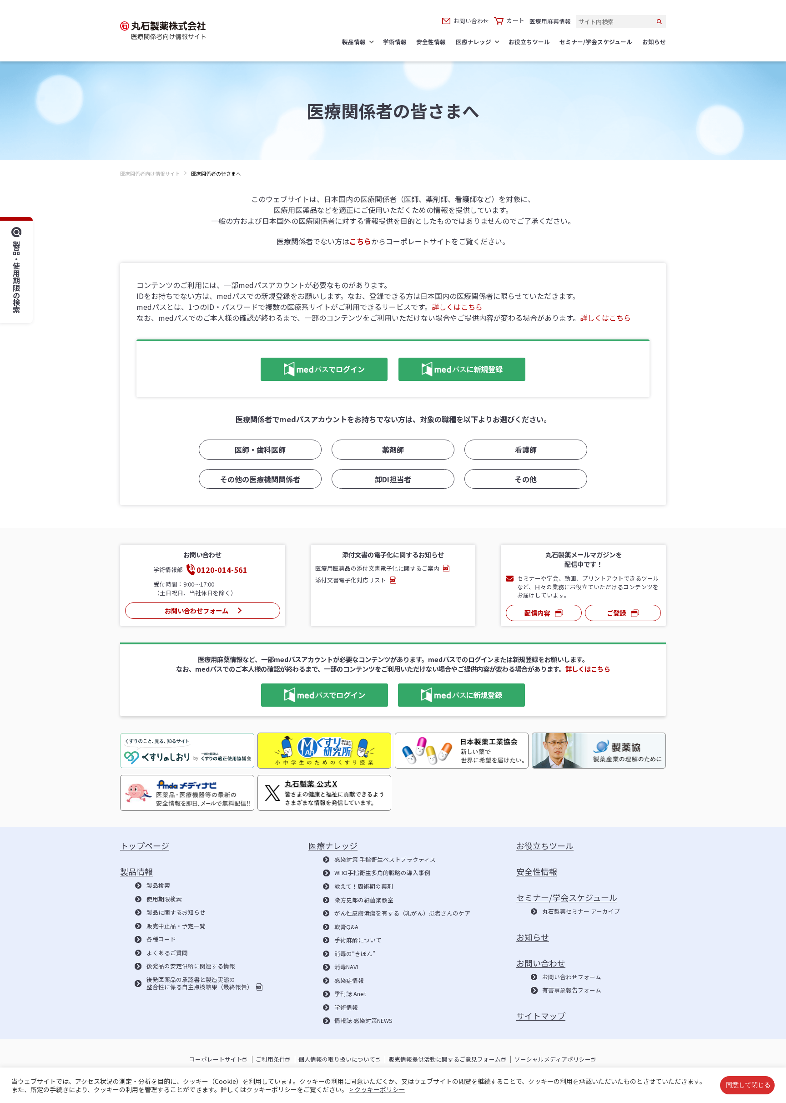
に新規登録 (450, 367)
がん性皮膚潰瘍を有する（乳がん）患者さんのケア (402, 913)
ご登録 (616, 612)
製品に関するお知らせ (175, 912)
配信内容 (537, 612)
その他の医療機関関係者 (260, 479)
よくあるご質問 (166, 952)
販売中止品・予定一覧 (175, 926)
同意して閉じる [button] (748, 1085)
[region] (393, 181)
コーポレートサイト (215, 1059)
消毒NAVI (346, 967)
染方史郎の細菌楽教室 (363, 900)
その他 (526, 479)
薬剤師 (393, 449)
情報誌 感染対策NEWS (363, 1020)
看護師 (526, 449)
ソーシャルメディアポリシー (552, 1059)
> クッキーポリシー (377, 1089)
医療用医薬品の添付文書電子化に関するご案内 (377, 568)
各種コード (161, 939)
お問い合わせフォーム (196, 610)
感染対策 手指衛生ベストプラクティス (385, 859)
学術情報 (346, 1007)
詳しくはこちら (457, 306)
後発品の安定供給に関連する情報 (190, 966)
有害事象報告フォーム (571, 990)
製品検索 (158, 885)
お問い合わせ (471, 21)
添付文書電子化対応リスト (350, 580)
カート (515, 20)
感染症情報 (349, 980)
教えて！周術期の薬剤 (363, 886)
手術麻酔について (358, 940)
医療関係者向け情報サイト (150, 173)
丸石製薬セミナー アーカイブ (581, 911)
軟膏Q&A (346, 927)
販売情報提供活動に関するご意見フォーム (444, 1059)
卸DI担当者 (393, 479)
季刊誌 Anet (350, 993)
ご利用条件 (270, 1059)
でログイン (313, 367)
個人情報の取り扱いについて (336, 1059)
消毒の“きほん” (354, 953)
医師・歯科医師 (260, 449)
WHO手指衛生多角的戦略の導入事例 (382, 872)
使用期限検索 (163, 899)
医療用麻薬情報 (550, 21)
